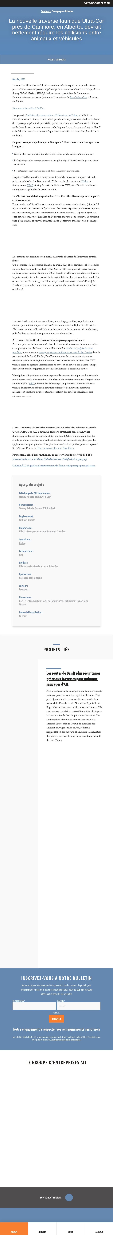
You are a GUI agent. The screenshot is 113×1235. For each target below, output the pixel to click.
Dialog (84, 181)
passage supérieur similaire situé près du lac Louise (65, 353)
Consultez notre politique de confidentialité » (66, 1039)
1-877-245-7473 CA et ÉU (97, 3)
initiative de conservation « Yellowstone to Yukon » (53, 115)
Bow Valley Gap (78, 98)
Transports (46, 11)
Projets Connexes (57, 59)
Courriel (61, 1000)
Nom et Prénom (19, 1000)
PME (30, 186)
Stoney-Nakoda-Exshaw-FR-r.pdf (35, 496)
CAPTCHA (56, 1012)
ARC (32, 384)
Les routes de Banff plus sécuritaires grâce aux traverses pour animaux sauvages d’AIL (73, 678)
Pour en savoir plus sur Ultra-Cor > (55, 448)
